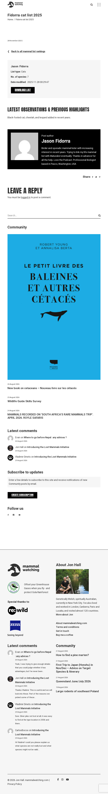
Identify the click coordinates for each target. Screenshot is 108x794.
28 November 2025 (15, 40)
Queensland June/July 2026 (73, 681)
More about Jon (64, 614)
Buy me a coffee (64, 635)
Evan (17, 437)
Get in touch (62, 631)
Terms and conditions (67, 627)
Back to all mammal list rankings (28, 51)
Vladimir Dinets (23, 456)
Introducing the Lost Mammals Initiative (48, 447)
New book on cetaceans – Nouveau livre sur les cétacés (42, 388)
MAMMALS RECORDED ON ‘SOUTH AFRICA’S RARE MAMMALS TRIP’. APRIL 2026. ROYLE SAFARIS (50, 416)
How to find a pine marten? (72, 655)
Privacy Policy (15, 784)
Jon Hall (19, 447)
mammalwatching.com (36, 780)
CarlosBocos (21, 730)
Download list (23, 90)
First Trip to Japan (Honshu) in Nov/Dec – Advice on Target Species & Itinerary (74, 668)
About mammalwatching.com (71, 623)
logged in (25, 197)
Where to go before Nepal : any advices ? (45, 437)
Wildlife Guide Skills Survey (24, 401)
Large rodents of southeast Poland (77, 691)
